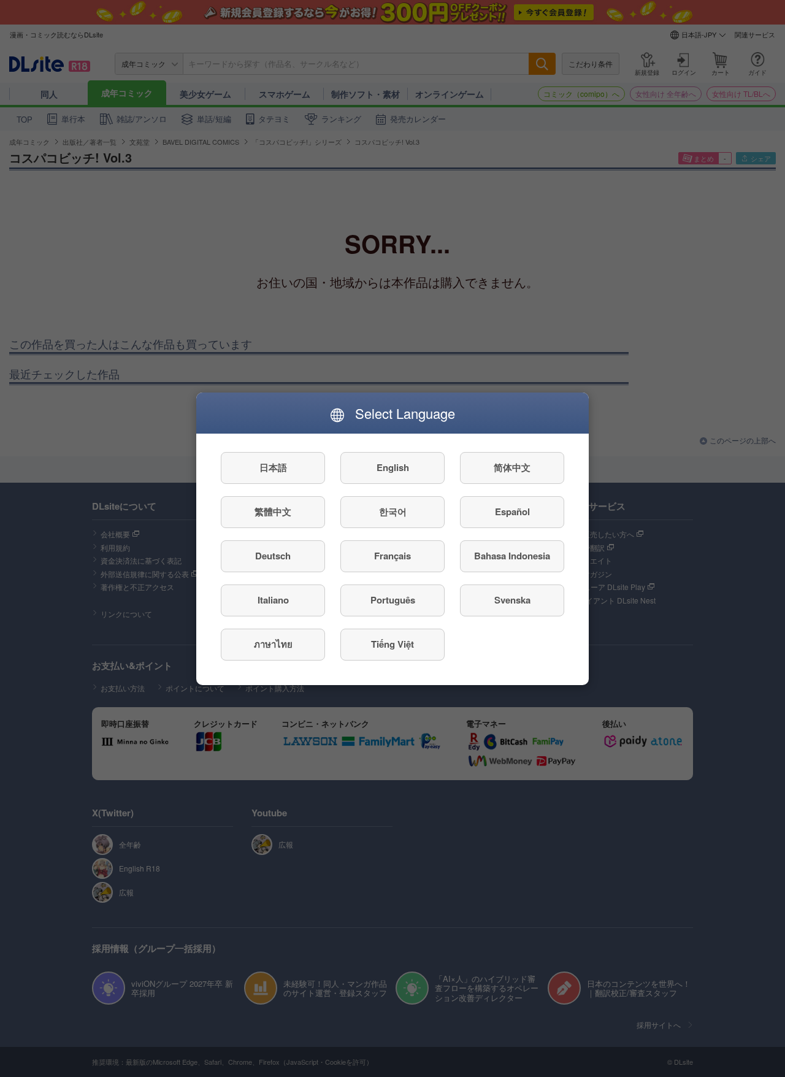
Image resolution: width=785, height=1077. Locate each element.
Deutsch (273, 555)
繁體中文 (273, 511)
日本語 (273, 467)
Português (392, 600)
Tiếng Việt (392, 644)
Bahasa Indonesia (512, 555)
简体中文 (512, 467)
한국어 (393, 511)
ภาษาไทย (273, 644)
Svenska (512, 600)
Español (512, 511)
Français (392, 555)
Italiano (273, 600)
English (393, 467)
